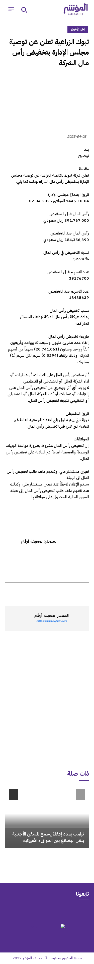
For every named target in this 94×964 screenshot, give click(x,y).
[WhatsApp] (72, 591)
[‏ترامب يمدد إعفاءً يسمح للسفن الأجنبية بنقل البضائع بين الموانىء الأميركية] (47, 816)
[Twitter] (84, 591)
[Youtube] (27, 911)
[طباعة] (49, 591)
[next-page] (13, 794)
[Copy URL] (38, 591)
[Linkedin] (61, 591)
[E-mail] (79, 572)
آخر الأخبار (78, 29)
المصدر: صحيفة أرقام (51, 616)
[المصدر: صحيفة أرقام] (78, 618)
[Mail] (66, 911)
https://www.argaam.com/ (51, 621)
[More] (26, 591)
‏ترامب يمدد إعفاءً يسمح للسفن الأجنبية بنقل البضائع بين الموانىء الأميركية (48, 837)
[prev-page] (80, 794)
